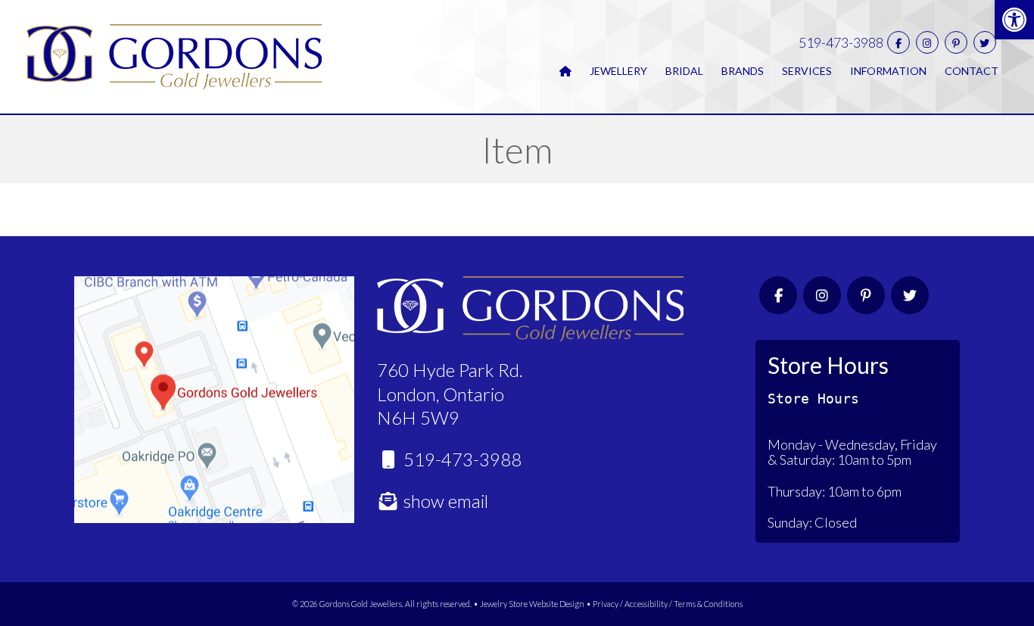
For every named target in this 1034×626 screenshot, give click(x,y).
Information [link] (888, 70)
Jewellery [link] (618, 70)
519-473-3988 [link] (841, 43)
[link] (1014, 19)
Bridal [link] (684, 70)
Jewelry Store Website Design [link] (532, 604)
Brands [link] (742, 70)
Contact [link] (971, 70)
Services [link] (807, 70)
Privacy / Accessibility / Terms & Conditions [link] (668, 604)
